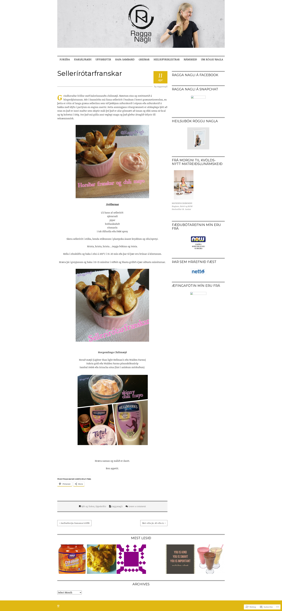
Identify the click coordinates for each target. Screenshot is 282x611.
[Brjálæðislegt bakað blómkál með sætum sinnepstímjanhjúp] (101, 559)
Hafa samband (125, 59)
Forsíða (65, 59)
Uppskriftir (103, 59)
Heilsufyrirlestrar (167, 59)
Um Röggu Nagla (212, 59)
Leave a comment (137, 506)
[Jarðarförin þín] (180, 559)
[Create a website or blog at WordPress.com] (58, 605)
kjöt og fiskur (87, 506)
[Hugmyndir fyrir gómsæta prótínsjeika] (210, 559)
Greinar (144, 59)
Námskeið (190, 59)
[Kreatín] (72, 559)
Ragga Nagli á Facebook (195, 75)
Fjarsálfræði (83, 59)
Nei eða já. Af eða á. (153, 523)
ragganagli (162, 86)
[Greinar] (131, 559)
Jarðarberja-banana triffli (75, 523)
